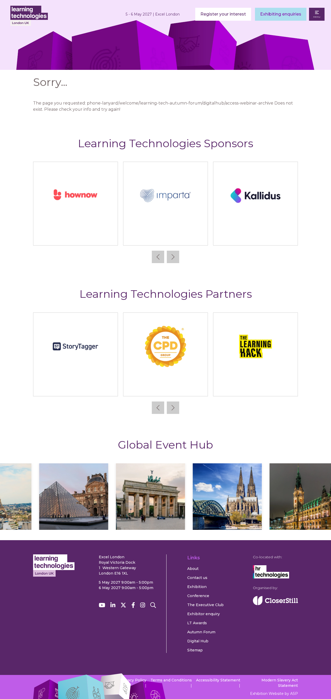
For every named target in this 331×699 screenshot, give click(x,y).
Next (173, 257)
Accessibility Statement (218, 680)
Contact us (197, 577)
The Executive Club (205, 605)
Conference (198, 595)
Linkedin (112, 605)
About (193, 568)
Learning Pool (88, 236)
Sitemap (195, 650)
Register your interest (223, 14)
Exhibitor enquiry (203, 614)
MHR (268, 236)
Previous (158, 257)
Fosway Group (113, 387)
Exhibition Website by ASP (274, 693)
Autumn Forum (201, 632)
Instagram (142, 605)
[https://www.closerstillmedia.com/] (275, 603)
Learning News (203, 387)
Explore (68, 512)
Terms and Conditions (171, 680)
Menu (316, 17)
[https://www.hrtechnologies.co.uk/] (271, 577)
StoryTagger (293, 387)
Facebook (133, 605)
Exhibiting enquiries (280, 14)
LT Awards (197, 623)
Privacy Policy (133, 680)
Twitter (123, 605)
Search (153, 605)
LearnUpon (178, 236)
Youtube (102, 605)
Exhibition (197, 586)
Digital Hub (197, 641)
